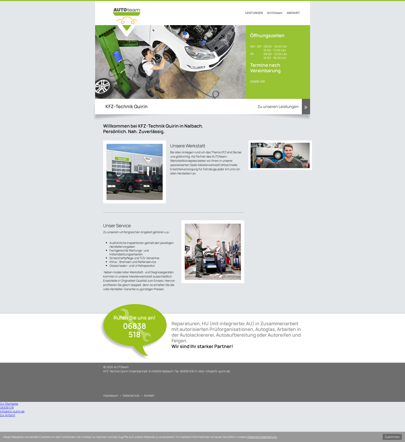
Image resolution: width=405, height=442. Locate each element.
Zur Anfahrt (7, 415)
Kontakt (149, 395)
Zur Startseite (9, 404)
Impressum (110, 395)
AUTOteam (274, 13)
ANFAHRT (293, 13)
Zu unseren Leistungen (278, 106)
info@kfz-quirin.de (217, 371)
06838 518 (134, 330)
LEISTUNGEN (254, 13)
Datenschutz (131, 395)
